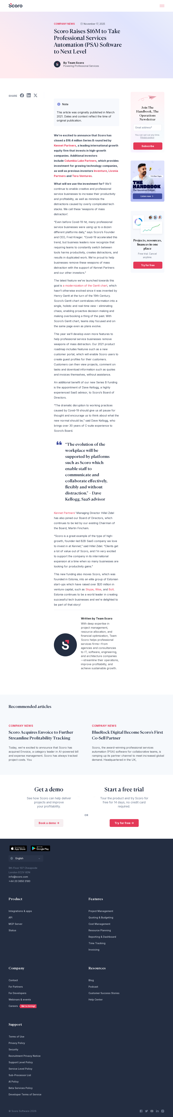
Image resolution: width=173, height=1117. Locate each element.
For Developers (17, 993)
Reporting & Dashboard (102, 936)
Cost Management (99, 923)
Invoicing (94, 949)
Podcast (93, 986)
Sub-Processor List (20, 1075)
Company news (64, 23)
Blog (91, 980)
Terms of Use (16, 1036)
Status (12, 930)
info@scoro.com (18, 876)
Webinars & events (20, 999)
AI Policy (14, 1081)
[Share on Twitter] (35, 95)
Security (13, 1049)
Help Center (96, 999)
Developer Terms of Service (25, 1094)
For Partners (16, 986)
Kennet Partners (65, 145)
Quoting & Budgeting (101, 917)
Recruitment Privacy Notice (25, 1055)
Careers (22, 1006)
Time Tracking (97, 943)
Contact (13, 980)
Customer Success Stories (104, 993)
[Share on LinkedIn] (29, 95)
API (10, 917)
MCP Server (15, 923)
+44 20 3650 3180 (19, 881)
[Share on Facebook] (22, 95)
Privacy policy (147, 137)
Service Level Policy (20, 1068)
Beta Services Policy (21, 1088)
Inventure (100, 171)
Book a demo (48, 823)
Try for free (148, 265)
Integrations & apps (20, 911)
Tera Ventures (82, 176)
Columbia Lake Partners (80, 160)
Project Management (101, 911)
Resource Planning (100, 930)
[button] (26, 858)
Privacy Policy (17, 1043)
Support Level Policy (21, 1062)
